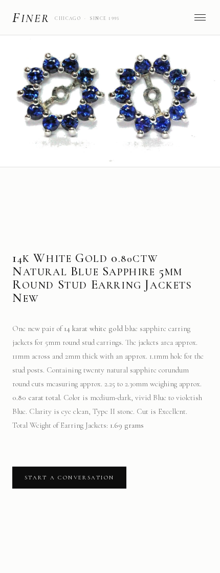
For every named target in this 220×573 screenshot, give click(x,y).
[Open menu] (200, 17)
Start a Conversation (69, 477)
